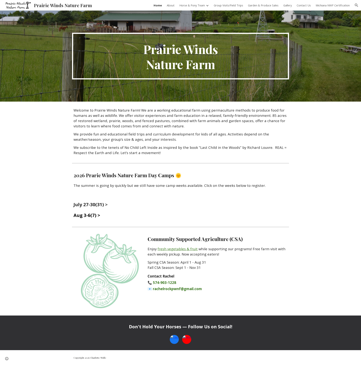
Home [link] (158, 5)
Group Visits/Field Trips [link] (228, 5)
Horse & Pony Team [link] (192, 5)
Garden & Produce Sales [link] (263, 5)
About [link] (170, 5)
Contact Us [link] (304, 5)
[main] (180, 56)
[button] (356, 5)
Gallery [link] (287, 5)
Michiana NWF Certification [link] (333, 5)
